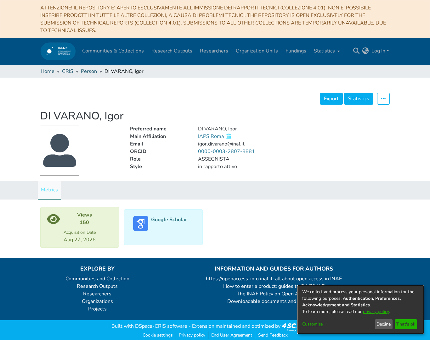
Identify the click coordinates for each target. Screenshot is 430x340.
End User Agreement (231, 335)
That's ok (405, 324)
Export (331, 98)
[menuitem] (326, 50)
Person (89, 71)
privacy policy (376, 312)
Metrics (49, 189)
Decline (383, 324)
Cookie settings (158, 335)
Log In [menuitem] (378, 50)
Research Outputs (97, 286)
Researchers (97, 293)
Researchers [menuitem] (214, 50)
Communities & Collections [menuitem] (113, 50)
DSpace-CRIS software (161, 326)
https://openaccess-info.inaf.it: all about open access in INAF (274, 278)
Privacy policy (192, 335)
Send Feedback (273, 335)
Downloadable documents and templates (274, 301)
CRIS (67, 71)
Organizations (97, 301)
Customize (312, 324)
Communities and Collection (97, 278)
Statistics (358, 98)
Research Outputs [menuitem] (171, 50)
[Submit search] (356, 51)
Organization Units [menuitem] (257, 50)
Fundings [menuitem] (296, 50)
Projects (97, 308)
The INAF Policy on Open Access (274, 293)
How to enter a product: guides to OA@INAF (274, 286)
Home (47, 71)
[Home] (58, 51)
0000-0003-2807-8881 (226, 151)
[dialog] (361, 309)
